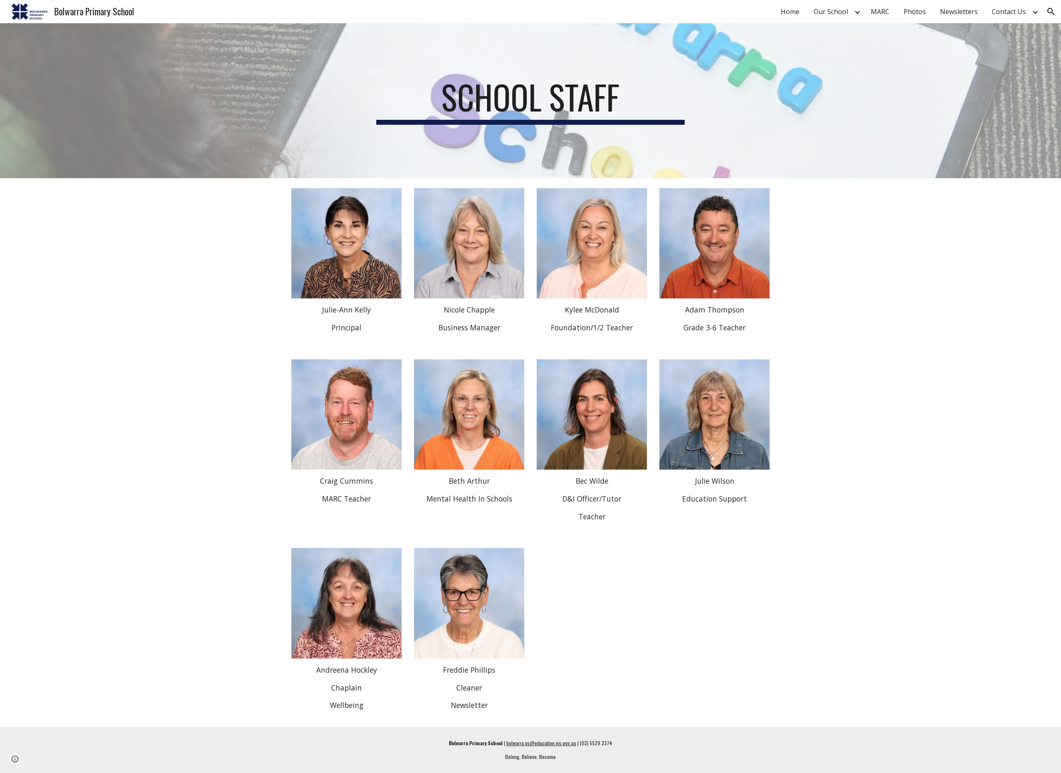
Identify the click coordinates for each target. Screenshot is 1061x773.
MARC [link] (880, 11)
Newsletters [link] (959, 11)
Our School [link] (831, 11)
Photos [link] (915, 11)
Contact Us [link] (1009, 11)
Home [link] (790, 11)
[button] (1051, 12)
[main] (530, 100)
